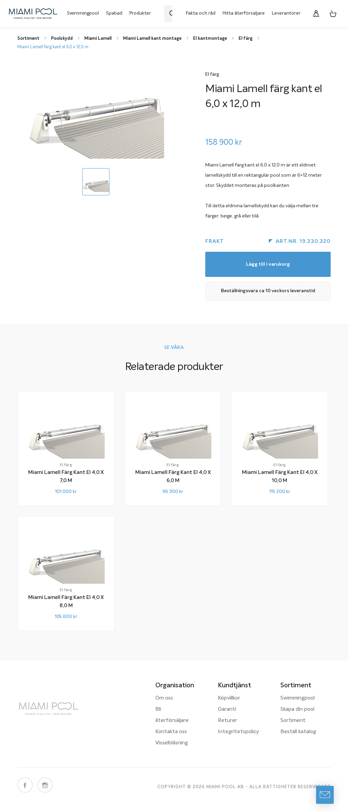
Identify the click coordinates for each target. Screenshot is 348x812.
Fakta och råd (200, 13)
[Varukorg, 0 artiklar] (333, 13)
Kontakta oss (171, 732)
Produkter (140, 13)
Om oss (164, 698)
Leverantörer (286, 13)
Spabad (114, 13)
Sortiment (293, 720)
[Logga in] (316, 13)
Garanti (227, 709)
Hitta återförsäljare (244, 13)
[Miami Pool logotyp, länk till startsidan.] (32, 13)
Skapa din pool (297, 709)
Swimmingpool (83, 13)
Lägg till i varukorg (268, 264)
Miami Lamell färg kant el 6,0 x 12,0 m (52, 47)
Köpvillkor (229, 698)
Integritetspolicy (238, 732)
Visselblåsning (171, 743)
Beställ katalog (298, 732)
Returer (227, 720)
